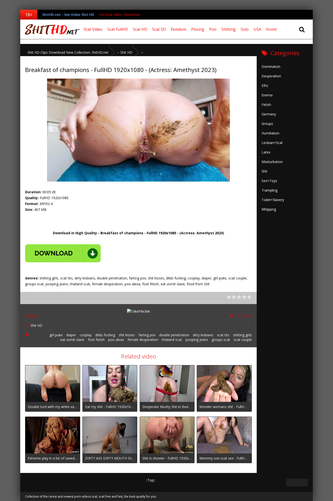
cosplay (86, 335)
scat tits (223, 335)
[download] (63, 253)
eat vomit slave (72, 339)
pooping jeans (197, 339)
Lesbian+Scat (272, 142)
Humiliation (270, 133)
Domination (271, 66)
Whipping (269, 209)
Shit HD (36, 325)
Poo (212, 29)
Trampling (269, 190)
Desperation (271, 76)
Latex (266, 152)
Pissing (197, 29)
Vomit (271, 29)
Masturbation (272, 161)
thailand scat (172, 339)
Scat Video (93, 29)
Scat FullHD (117, 29)
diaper (71, 335)
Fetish (266, 104)
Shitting (228, 29)
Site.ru (50, 29)
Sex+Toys (269, 180)
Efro (265, 85)
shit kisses (127, 335)
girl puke (56, 335)
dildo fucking (105, 335)
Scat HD (140, 29)
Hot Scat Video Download (119, 14)
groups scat (221, 339)
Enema (267, 95)
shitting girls (242, 335)
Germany (269, 114)
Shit (264, 171)
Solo (245, 29)
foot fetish (96, 339)
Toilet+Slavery (273, 199)
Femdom (178, 29)
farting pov (147, 335)
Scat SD (159, 29)
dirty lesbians (203, 335)
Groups (267, 123)
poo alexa (116, 339)
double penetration (174, 335)
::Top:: (150, 480)
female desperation (142, 339)
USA (257, 29)
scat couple (243, 339)
